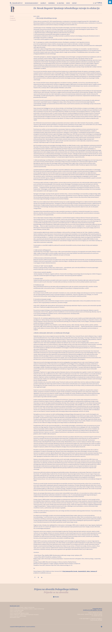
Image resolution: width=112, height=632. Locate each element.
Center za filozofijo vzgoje (16, 611)
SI (93, 3)
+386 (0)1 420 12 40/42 (97, 613)
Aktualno (12, 16)
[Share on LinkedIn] (41, 577)
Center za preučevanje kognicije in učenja (19, 613)
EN (95, 3)
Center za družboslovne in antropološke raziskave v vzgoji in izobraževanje (27, 608)
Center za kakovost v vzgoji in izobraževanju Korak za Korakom (24, 614)
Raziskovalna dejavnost (31, 3)
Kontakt (74, 3)
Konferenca (51, 3)
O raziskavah (13, 20)
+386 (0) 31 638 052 (89, 614)
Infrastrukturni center (15, 617)
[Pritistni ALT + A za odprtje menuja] (110, 2)
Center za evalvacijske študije (16, 610)
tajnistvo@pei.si (86, 618)
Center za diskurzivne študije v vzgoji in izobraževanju (22, 607)
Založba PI (43, 3)
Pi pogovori (12, 18)
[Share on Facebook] (35, 577)
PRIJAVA (57, 597)
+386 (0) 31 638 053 (98, 614)
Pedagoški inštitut (17, 3)
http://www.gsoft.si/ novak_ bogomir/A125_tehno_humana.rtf (79, 571)
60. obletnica (60, 3)
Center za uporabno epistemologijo (18, 616)
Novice (68, 3)
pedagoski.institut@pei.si (96, 618)
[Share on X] (38, 577)
